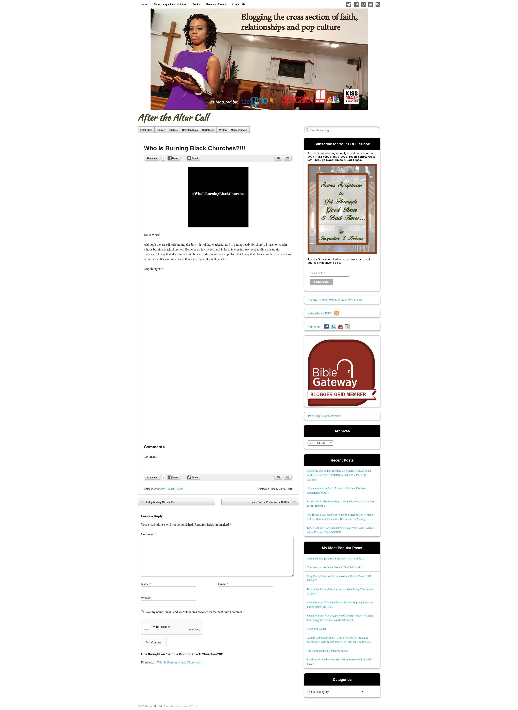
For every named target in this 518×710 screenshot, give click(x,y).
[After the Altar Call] (259, 59)
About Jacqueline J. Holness (170, 4)
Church (161, 130)
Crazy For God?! (316, 628)
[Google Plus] (347, 326)
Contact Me (238, 4)
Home (144, 4)
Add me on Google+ (363, 4)
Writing (223, 130)
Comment (152, 157)
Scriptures (208, 130)
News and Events (216, 4)
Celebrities (146, 130)
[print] (287, 158)
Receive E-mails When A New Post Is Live (335, 300)
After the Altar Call (173, 117)
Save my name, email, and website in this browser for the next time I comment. (194, 612)
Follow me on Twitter (348, 4)
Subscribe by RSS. (321, 313)
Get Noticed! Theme (188, 706)
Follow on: (316, 326)
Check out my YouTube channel (370, 4)
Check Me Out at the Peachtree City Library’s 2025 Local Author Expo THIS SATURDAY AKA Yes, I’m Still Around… (339, 475)
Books (196, 4)
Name (146, 584)
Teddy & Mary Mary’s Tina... (158, 502)
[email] (278, 158)
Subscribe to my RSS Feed (378, 4)
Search (307, 130)
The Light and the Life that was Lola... (328, 651)
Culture (173, 130)
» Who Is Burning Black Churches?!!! (179, 662)
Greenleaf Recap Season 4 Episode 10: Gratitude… (335, 558)
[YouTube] (340, 326)
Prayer (179, 488)
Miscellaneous (239, 130)
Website (146, 598)
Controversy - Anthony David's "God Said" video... (335, 567)
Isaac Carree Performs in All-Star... (274, 502)
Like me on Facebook (356, 4)
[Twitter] (333, 326)
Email (223, 584)
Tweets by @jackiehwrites (324, 416)
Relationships (190, 130)
